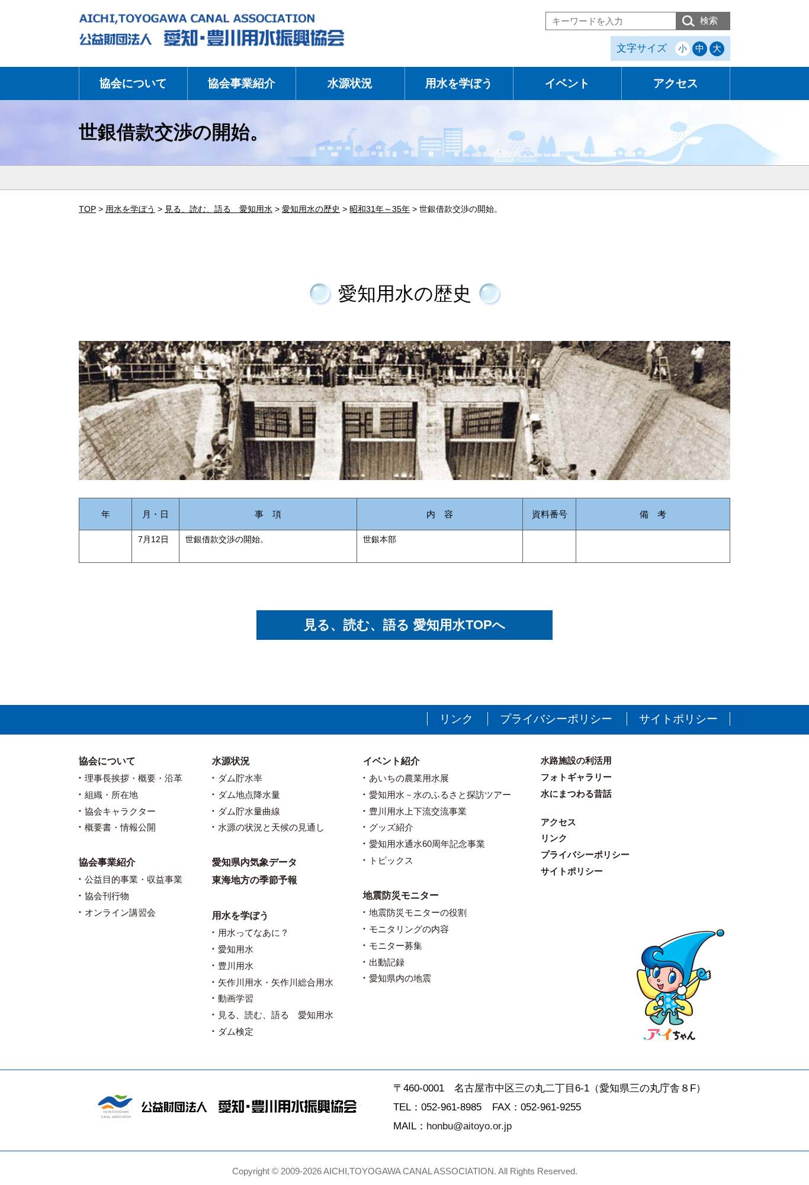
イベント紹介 (391, 761)
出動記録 (386, 962)
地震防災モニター (401, 895)
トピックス (391, 860)
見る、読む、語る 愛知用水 (275, 1015)
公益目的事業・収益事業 (133, 879)
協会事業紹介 (241, 83)
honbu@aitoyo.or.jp (469, 1126)
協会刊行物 (107, 896)
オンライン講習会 (120, 912)
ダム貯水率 (240, 778)
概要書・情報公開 (120, 827)
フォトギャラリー (576, 777)
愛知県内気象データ (254, 862)
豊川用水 (235, 966)
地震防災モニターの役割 (418, 912)
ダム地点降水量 (249, 795)
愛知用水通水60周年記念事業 (427, 844)
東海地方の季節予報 (254, 880)
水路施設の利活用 (576, 760)
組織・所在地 (111, 795)
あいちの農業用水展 (409, 778)
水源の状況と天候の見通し (271, 827)
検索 (709, 20)
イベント (567, 83)
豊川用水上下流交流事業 (418, 811)
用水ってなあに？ (253, 933)
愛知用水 (235, 949)
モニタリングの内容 (409, 929)
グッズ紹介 (391, 827)
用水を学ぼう (459, 83)
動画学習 (235, 998)
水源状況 (350, 83)
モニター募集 (395, 946)
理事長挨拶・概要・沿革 (133, 778)
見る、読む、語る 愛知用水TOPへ (405, 624)
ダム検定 (235, 1031)
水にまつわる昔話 (576, 793)
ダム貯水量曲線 (249, 811)
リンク (456, 719)
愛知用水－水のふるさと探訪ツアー (440, 795)
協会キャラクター (120, 811)
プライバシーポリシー (556, 719)
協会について (133, 83)
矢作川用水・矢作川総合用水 (275, 982)
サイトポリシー (678, 719)
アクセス (675, 83)
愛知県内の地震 (400, 978)
